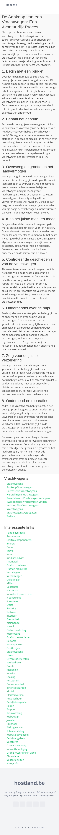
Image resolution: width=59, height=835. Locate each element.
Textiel (10, 626)
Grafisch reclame (16, 565)
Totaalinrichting (15, 731)
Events (10, 666)
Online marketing (16, 630)
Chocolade (13, 756)
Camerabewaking (16, 745)
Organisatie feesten (18, 659)
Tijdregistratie (15, 727)
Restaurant (13, 680)
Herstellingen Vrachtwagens (23, 494)
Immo (10, 554)
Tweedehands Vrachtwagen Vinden (27, 501)
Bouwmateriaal (15, 684)
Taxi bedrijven (14, 662)
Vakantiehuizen (15, 760)
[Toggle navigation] (53, 5)
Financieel (12, 561)
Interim (11, 673)
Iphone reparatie (16, 687)
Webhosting (13, 633)
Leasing (11, 677)
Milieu (10, 583)
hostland (11, 4)
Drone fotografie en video (21, 752)
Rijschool (12, 723)
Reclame (11, 641)
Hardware (12, 590)
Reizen (10, 705)
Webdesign (13, 716)
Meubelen (12, 669)
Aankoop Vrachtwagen (19, 487)
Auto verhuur (14, 698)
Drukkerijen (13, 648)
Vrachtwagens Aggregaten (22, 512)
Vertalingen (13, 572)
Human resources (17, 568)
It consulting (14, 597)
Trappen (11, 709)
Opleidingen (13, 579)
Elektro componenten (19, 540)
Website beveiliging (18, 734)
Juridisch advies (15, 558)
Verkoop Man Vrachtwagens (23, 505)
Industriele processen (19, 594)
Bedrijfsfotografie (16, 702)
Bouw (10, 547)
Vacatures (12, 742)
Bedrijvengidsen (16, 738)
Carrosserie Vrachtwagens (22, 491)
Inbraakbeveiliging (17, 749)
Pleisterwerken (15, 695)
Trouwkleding (14, 713)
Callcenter (12, 586)
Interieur (12, 615)
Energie (11, 543)
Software (12, 612)
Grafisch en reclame (18, 637)
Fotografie (12, 763)
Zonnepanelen (15, 644)
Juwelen (11, 720)
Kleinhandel (13, 623)
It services (12, 601)
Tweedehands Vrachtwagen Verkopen (28, 498)
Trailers (11, 516)
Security (11, 608)
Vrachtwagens (15, 483)
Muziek (11, 691)
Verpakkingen (14, 576)
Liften (10, 655)
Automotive (13, 536)
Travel (10, 550)
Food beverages (16, 532)
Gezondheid (13, 619)
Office (10, 604)
